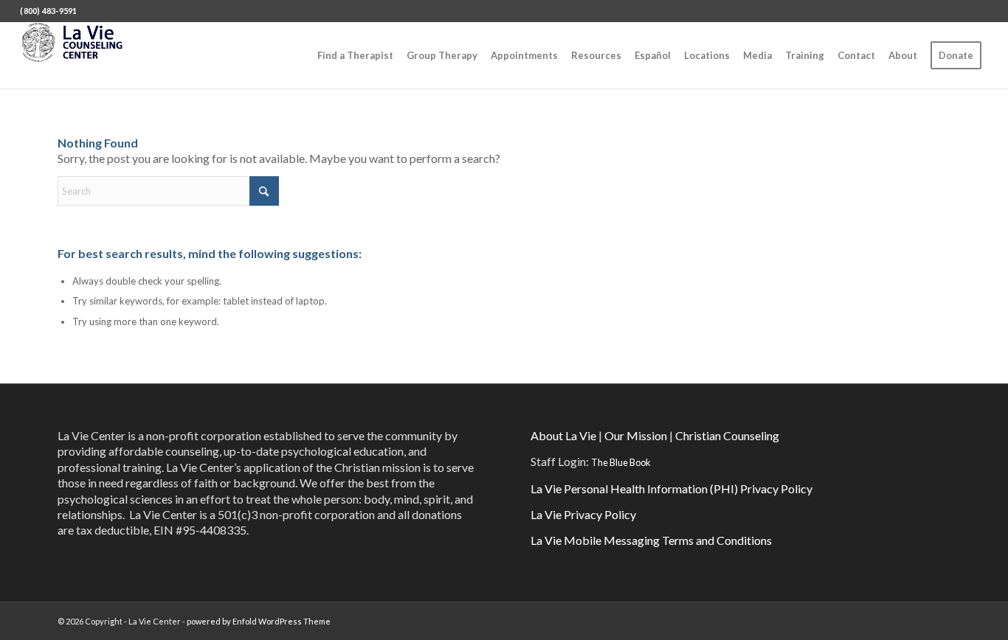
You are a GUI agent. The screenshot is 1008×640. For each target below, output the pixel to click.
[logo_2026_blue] (82, 55)
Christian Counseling (727, 435)
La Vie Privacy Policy (583, 514)
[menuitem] (355, 55)
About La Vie (563, 435)
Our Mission (635, 435)
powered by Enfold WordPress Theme (259, 621)
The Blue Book (621, 462)
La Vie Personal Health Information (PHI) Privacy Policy (671, 488)
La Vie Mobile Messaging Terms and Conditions (651, 540)
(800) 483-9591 (48, 10)
